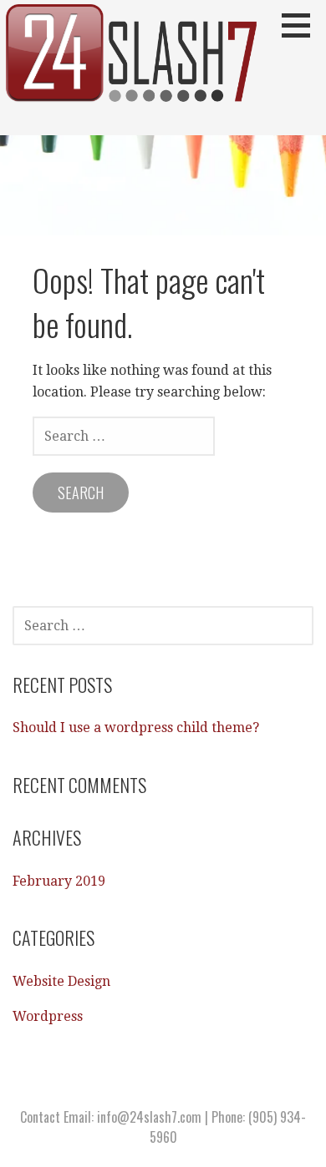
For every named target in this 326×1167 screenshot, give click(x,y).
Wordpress (48, 1016)
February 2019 (59, 881)
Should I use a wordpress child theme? (136, 727)
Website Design (61, 981)
